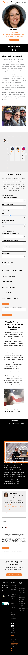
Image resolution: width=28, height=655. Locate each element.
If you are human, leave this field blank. (12, 307)
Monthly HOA (6, 247)
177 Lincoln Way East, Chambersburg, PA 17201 (14, 34)
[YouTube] (7, 587)
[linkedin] (15, 50)
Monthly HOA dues (8, 287)
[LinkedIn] (2, 590)
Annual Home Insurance (10, 233)
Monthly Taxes (7, 281)
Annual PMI (6, 254)
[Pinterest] (2, 587)
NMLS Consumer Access (13, 618)
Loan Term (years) (8, 220)
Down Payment (7, 204)
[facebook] (12, 50)
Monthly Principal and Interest (12, 270)
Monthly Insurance (8, 276)
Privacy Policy (10, 544)
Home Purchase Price (9, 197)
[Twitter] (5, 585)
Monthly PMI (6, 293)
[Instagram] (7, 585)
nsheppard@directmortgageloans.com (14, 36)
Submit (5, 303)
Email (4, 528)
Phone (4, 521)
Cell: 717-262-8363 (14, 32)
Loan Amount (6, 265)
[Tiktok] (5, 587)
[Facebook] (2, 585)
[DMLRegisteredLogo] (14, 1)
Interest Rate (6, 211)
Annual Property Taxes (10, 240)
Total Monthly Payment (10, 298)
